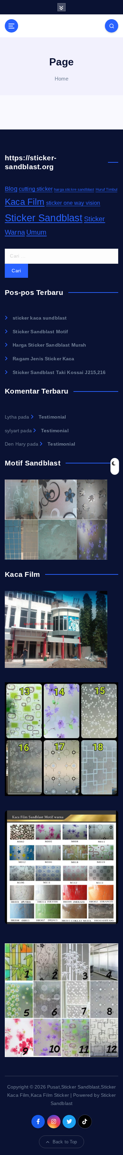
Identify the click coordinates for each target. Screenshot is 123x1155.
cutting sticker (36, 189)
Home (62, 79)
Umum (36, 232)
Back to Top (65, 1141)
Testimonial (52, 417)
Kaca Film (24, 202)
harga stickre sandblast (74, 189)
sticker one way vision (73, 203)
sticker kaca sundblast (40, 318)
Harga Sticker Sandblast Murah (49, 345)
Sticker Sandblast (43, 217)
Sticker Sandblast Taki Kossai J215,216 (59, 372)
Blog (11, 188)
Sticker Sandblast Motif (40, 331)
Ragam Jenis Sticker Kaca (43, 358)
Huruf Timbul (107, 189)
